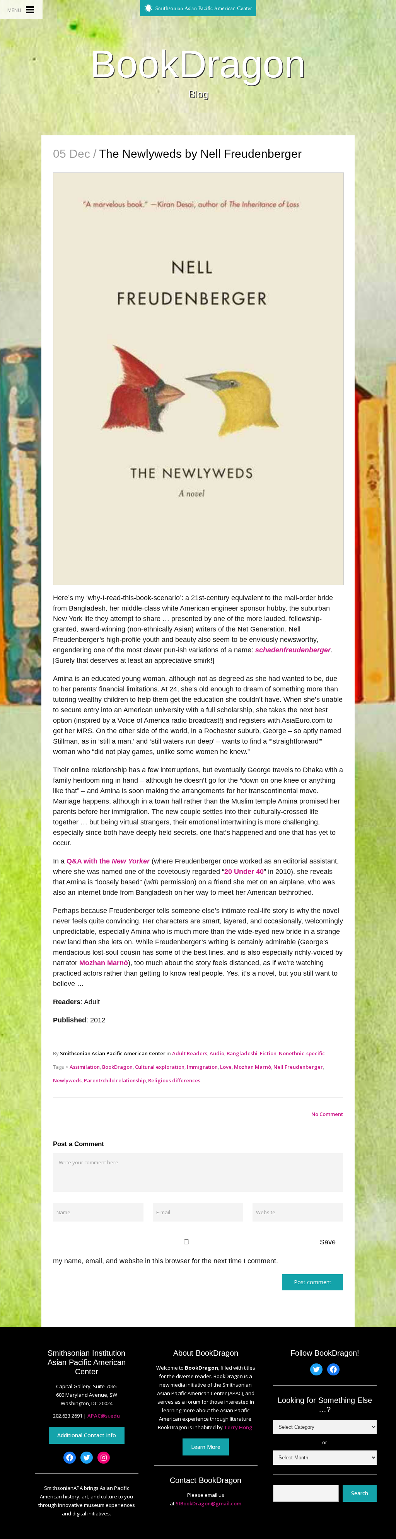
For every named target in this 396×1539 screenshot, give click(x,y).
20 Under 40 (244, 871)
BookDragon (198, 63)
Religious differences (174, 1080)
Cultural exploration (159, 1066)
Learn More (205, 1446)
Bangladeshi (242, 1053)
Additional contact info (86, 1435)
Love (226, 1066)
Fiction (268, 1053)
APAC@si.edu (103, 1415)
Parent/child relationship (115, 1080)
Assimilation (85, 1066)
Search (359, 1493)
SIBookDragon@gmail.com (208, 1503)
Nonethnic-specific (302, 1053)
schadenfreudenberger (293, 650)
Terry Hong (238, 1427)
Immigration (202, 1066)
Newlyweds (67, 1080)
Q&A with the (108, 861)
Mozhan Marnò (103, 963)
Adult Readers (189, 1053)
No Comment (327, 1114)
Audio (217, 1053)
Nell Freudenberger (298, 1066)
